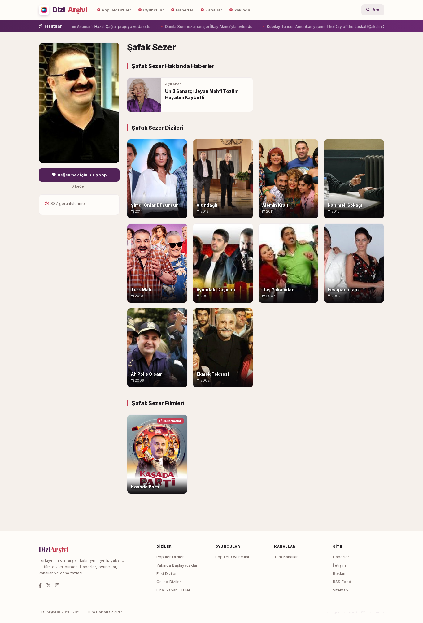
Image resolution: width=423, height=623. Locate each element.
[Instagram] (57, 585)
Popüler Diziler (116, 10)
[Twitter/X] (48, 585)
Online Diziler (168, 581)
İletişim (339, 565)
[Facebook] (40, 585)
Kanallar (213, 10)
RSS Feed (342, 581)
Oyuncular (153, 10)
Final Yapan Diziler (173, 590)
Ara (376, 9)
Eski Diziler (166, 573)
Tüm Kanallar (286, 557)
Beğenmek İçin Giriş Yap (82, 175)
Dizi (69, 10)
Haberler (184, 10)
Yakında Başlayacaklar (177, 565)
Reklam (340, 573)
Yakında (242, 10)
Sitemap (340, 590)
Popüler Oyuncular (232, 557)
